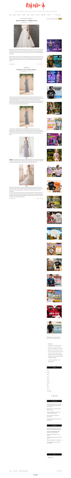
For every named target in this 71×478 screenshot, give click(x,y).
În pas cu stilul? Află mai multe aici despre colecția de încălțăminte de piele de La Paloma (54, 405)
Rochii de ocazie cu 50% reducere (26, 70)
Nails (47, 384)
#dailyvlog (50, 357)
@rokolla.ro (50, 343)
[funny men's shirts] (54, 92)
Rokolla (35, 475)
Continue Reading (40, 198)
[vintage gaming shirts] (54, 280)
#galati (61, 356)
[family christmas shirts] (54, 186)
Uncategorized (29, 18)
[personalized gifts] (54, 311)
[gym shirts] (54, 264)
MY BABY (23, 14)
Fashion (22, 18)
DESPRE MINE (43, 14)
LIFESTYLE (32, 14)
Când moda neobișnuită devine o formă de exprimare (53, 435)
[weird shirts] (54, 139)
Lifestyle (48, 378)
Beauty (48, 370)
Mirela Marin (49, 408)
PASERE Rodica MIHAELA (51, 404)
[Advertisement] (54, 29)
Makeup (48, 380)
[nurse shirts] (54, 248)
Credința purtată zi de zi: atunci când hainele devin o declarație (53, 442)
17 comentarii (30, 22)
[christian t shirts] (54, 327)
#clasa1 (61, 354)
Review (48, 386)
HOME (10, 14)
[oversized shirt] (54, 108)
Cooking (48, 372)
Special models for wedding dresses (26, 20)
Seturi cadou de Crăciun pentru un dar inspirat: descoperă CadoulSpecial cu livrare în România (54, 429)
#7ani (53, 356)
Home (25, 18)
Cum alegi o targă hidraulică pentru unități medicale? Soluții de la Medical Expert (53, 432)
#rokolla (54, 357)
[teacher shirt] (54, 123)
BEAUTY (18, 14)
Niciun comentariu (30, 71)
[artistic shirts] (54, 76)
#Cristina (57, 356)
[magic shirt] (54, 45)
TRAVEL (28, 14)
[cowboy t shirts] (54, 217)
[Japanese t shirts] (54, 295)
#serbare (50, 356)
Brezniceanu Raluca (50, 415)
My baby (48, 382)
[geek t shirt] (54, 61)
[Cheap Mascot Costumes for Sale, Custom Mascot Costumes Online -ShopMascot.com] (54, 337)
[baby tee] (54, 170)
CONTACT (49, 14)
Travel (48, 388)
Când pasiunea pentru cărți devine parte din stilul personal (54, 437)
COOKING (38, 14)
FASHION (14, 14)
